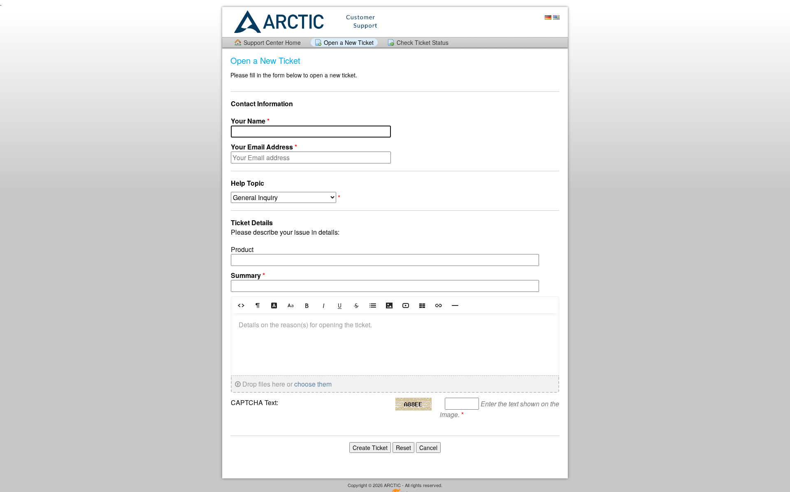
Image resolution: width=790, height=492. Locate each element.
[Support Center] (304, 21)
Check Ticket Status (422, 42)
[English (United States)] (556, 17)
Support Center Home (272, 42)
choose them (313, 384)
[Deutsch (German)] (548, 17)
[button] (241, 304)
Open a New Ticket (349, 42)
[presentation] (395, 344)
